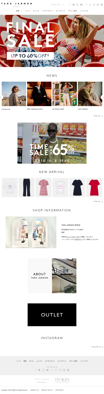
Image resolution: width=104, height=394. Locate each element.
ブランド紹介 (72, 11)
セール (27, 11)
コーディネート (47, 11)
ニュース (36, 11)
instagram (77, 5)
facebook (90, 5)
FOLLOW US (96, 347)
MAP (62, 232)
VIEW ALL (97, 116)
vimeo (102, 5)
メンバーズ (84, 11)
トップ (18, 361)
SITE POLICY (59, 390)
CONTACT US (34, 390)
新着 (17, 11)
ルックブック (60, 11)
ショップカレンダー (73, 237)
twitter (73, 5)
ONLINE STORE (56, 4)
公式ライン (79, 239)
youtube (81, 5)
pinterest (98, 5)
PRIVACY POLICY (47, 390)
